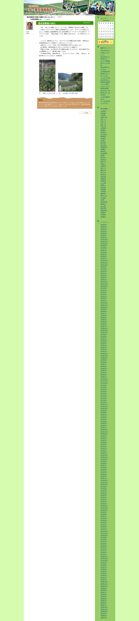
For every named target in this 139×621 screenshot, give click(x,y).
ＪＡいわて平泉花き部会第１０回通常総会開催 (105, 80)
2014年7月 (104, 465)
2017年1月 (104, 402)
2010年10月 (104, 560)
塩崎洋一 (103, 164)
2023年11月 (104, 241)
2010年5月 (104, 571)
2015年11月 (104, 432)
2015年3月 (104, 448)
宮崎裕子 (103, 130)
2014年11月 (104, 457)
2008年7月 (104, 617)
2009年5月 (104, 596)
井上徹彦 (103, 198)
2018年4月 (104, 370)
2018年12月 (104, 353)
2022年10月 (104, 265)
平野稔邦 (103, 181)
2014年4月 (104, 472)
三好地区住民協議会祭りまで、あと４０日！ (105, 74)
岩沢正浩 (103, 174)
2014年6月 (104, 467)
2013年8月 (104, 489)
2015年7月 (104, 440)
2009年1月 (104, 605)
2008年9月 (104, 613)
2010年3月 (104, 575)
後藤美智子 (104, 210)
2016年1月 (104, 427)
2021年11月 (104, 284)
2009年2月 (104, 603)
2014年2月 (104, 476)
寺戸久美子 (104, 134)
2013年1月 (104, 503)
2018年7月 (104, 364)
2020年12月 (104, 303)
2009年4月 (104, 598)
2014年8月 (104, 463)
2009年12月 (104, 581)
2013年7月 (104, 491)
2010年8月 (104, 565)
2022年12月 (104, 260)
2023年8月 (104, 248)
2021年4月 (104, 294)
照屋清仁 (103, 151)
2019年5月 (104, 343)
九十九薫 (103, 183)
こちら (48, 19)
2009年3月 (104, 600)
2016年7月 (104, 415)
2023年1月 (104, 258)
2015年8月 (104, 438)
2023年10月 (104, 243)
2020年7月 (104, 313)
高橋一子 (103, 162)
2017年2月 (104, 400)
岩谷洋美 (103, 187)
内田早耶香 (104, 202)
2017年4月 (104, 396)
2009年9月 (104, 588)
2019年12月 (104, 328)
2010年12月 (104, 556)
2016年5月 (104, 419)
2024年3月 (104, 233)
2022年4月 (104, 273)
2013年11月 (104, 482)
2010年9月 (104, 562)
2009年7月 (104, 592)
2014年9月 (104, 461)
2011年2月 (104, 552)
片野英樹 (103, 214)
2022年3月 (104, 275)
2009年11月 (104, 584)
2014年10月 (104, 459)
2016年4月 (104, 421)
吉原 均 (103, 124)
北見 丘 (103, 119)
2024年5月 (104, 229)
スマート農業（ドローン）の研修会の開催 (105, 86)
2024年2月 (104, 235)
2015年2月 (104, 451)
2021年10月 (104, 286)
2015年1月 (104, 453)
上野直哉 (103, 111)
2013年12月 (104, 480)
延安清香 (103, 143)
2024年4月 (104, 231)
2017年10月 (104, 383)
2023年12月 (104, 239)
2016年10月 (104, 408)
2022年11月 (104, 262)
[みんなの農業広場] (105, 43)
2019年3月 (104, 347)
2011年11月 (104, 533)
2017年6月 (104, 391)
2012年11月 (104, 508)
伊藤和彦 (103, 178)
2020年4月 (104, 319)
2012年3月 (104, 524)
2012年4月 (104, 522)
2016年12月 (104, 404)
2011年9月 (104, 537)
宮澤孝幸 (103, 132)
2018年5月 (104, 368)
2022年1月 (104, 279)
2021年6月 (104, 292)
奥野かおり (104, 195)
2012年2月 (104, 527)
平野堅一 (103, 140)
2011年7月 (104, 541)
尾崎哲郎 (103, 136)
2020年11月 (104, 305)
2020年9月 (104, 309)
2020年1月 (104, 326)
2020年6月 (104, 315)
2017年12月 (104, 379)
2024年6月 (104, 226)
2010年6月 (104, 569)
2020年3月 (104, 322)
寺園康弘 (103, 217)
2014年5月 (104, 470)
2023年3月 (104, 254)
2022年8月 (104, 269)
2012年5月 (104, 520)
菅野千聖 (103, 208)
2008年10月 (104, 611)
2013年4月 (104, 497)
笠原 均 (103, 168)
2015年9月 (104, 436)
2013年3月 (104, 499)
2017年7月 (104, 389)
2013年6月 (104, 493)
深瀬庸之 (103, 149)
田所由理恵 (104, 153)
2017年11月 (104, 381)
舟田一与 (103, 172)
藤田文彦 (103, 170)
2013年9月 (104, 486)
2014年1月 (104, 478)
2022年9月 (104, 267)
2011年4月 (104, 548)
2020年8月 (104, 311)
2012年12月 (104, 505)
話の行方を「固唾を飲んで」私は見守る (105, 93)
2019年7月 (104, 339)
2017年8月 (104, 387)
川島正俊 (103, 176)
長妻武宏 (103, 193)
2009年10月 (104, 586)
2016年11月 (104, 406)
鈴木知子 (103, 157)
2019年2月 (104, 349)
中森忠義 (103, 113)
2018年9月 (104, 360)
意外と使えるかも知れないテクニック (105, 52)
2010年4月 (104, 573)
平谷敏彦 (103, 138)
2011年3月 (104, 550)
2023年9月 (104, 245)
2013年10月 (104, 484)
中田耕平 (103, 166)
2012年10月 (104, 510)
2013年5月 (104, 495)
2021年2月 (104, 298)
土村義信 (103, 128)
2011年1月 (104, 554)
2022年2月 (104, 277)
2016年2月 (104, 425)
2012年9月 (104, 512)
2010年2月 (104, 577)
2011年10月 (104, 535)
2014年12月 (104, 455)
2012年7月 (104, 516)
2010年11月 (104, 558)
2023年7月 (104, 250)
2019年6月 (104, 341)
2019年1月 (104, 351)
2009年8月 (104, 590)
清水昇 (41, 100)
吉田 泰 (103, 126)
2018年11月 (104, 355)
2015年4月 (104, 446)
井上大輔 (103, 206)
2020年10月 (104, 307)
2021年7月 (104, 290)
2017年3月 (104, 398)
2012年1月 (104, 529)
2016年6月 (104, 417)
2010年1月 (104, 579)
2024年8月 (104, 224)
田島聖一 (103, 185)
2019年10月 (104, 332)
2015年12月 (104, 429)
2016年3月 (104, 423)
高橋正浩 (103, 159)
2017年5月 (104, 393)
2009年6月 (104, 594)
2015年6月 (104, 442)
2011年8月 (104, 539)
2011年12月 (104, 531)
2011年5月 (104, 546)
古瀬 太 (103, 121)
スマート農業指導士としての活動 (105, 63)
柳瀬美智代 (104, 147)
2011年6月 (104, 543)
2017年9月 (104, 385)
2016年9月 (104, 410)
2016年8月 (104, 412)
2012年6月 (104, 518)
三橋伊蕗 (103, 191)
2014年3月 (104, 474)
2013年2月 (104, 501)
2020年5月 (104, 317)
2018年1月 (104, 377)
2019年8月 (104, 336)
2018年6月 (104, 366)
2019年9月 (104, 334)
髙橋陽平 (103, 212)
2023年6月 (104, 252)
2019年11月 (104, 330)
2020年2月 (104, 324)
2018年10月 (104, 358)
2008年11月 (104, 609)
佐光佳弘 (103, 115)
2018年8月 (104, 362)
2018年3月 (104, 372)
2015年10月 (104, 434)
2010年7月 (104, 567)
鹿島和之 (103, 204)
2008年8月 (104, 615)
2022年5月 (104, 271)
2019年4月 (104, 345)
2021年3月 (104, 296)
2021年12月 (104, 281)
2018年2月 (104, 374)
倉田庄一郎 (104, 117)
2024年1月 (104, 237)
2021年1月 (104, 300)
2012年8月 (104, 514)
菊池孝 (103, 155)
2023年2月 (104, 256)
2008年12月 (104, 607)
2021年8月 (104, 288)
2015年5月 (104, 444)
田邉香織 (103, 189)
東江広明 (103, 145)
